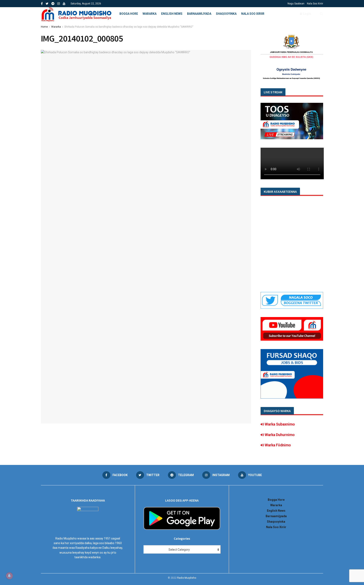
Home (44, 26)
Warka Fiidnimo (277, 445)
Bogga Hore (128, 13)
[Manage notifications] (9, 575)
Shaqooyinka (226, 13)
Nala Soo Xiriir (315, 3)
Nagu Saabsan (296, 3)
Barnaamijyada (199, 13)
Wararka (150, 13)
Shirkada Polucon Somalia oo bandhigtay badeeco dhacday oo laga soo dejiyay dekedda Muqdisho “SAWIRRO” (128, 26)
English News (171, 13)
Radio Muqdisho (186, 577)
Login (306, 13)
